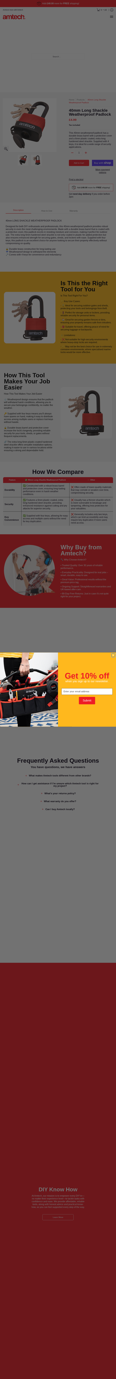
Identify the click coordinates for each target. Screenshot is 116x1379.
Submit (87, 700)
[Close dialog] (113, 655)
